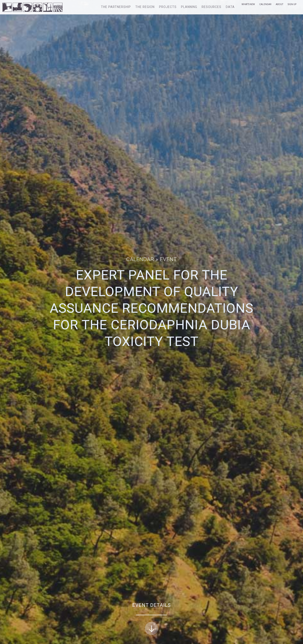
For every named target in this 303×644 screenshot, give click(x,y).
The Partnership (116, 7)
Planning (189, 7)
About (279, 4)
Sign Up (292, 4)
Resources (211, 7)
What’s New (248, 4)
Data (230, 7)
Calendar (265, 4)
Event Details (151, 605)
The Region (145, 7)
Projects (168, 7)
